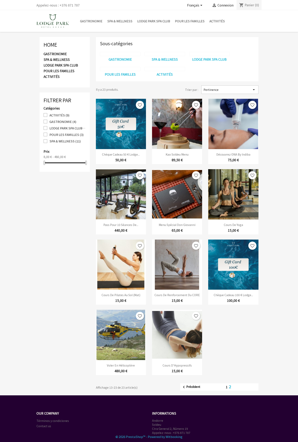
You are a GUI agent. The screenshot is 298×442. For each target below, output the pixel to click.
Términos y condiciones (52, 421)
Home (50, 44)
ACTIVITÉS (217, 21)
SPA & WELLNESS (119, 21)
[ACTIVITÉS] (165, 69)
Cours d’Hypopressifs (177, 365)
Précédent (190, 387)
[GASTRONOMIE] (120, 54)
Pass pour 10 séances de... (120, 225)
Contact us (43, 426)
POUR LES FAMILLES (190, 21)
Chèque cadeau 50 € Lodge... (121, 154)
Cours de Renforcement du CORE (177, 295)
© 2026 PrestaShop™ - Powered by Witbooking (149, 436)
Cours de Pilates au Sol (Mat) (121, 295)
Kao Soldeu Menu (177, 154)
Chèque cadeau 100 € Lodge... (233, 295)
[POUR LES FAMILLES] (120, 69)
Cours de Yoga (233, 225)
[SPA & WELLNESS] (165, 54)
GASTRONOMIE (91, 21)
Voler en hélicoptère (121, 365)
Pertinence (230, 89)
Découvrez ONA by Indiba (233, 154)
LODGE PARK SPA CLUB (153, 21)
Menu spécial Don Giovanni (177, 225)
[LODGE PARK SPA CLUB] (209, 54)
